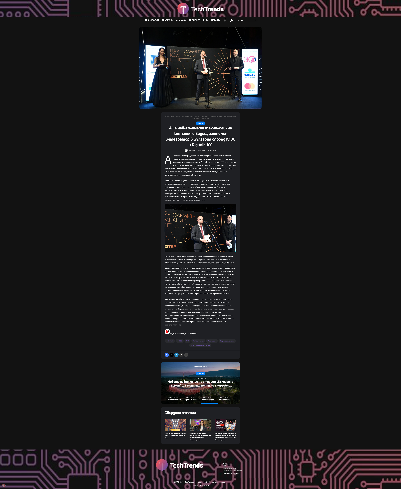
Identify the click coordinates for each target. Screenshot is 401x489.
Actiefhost (205, 485)
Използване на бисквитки (231, 473)
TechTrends (170, 116)
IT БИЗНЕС (194, 20)
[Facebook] (167, 355)
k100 (180, 341)
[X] (171, 355)
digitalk (170, 341)
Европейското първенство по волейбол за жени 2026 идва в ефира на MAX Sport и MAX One (225, 435)
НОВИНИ (215, 20)
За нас (225, 463)
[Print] (186, 355)
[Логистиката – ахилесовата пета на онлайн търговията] (175, 425)
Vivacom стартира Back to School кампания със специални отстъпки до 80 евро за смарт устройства (200, 385)
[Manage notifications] (3, 485)
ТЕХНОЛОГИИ (152, 20)
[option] (200, 383)
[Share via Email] (181, 355)
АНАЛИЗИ (181, 20)
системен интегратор (201, 345)
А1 (188, 341)
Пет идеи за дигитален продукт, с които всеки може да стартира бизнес (200, 435)
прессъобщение (227, 341)
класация (212, 341)
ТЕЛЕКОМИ (167, 20)
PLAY (205, 20)
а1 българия (199, 341)
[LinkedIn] (176, 355)
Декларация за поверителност (232, 471)
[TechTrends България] (200, 8)
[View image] (200, 251)
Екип (224, 466)
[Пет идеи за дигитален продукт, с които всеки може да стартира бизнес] (200, 425)
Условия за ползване (229, 468)
